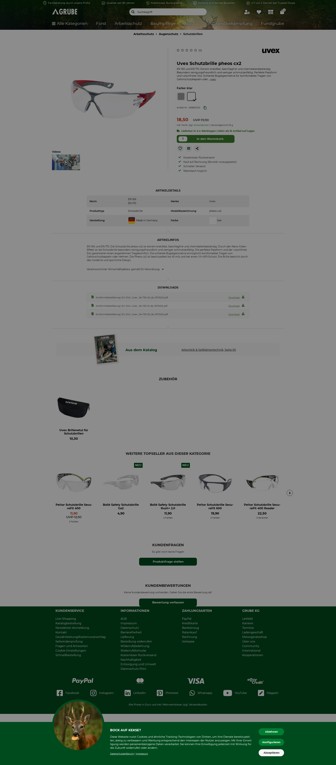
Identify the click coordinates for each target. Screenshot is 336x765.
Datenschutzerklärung (122, 753)
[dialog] (168, 382)
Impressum (142, 753)
